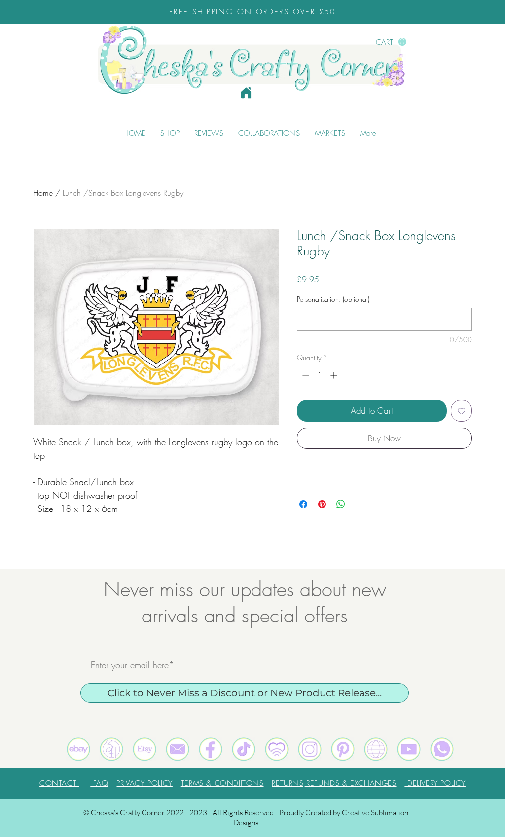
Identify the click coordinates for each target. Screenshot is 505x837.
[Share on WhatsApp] (341, 504)
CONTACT (59, 783)
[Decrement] (304, 375)
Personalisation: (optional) (333, 299)
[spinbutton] (319, 375)
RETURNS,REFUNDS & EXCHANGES (334, 783)
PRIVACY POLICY (144, 783)
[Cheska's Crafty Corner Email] (177, 749)
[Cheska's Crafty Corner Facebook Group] (210, 749)
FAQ (99, 783)
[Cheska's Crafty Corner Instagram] (309, 749)
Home (43, 192)
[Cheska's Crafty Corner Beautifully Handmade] (111, 749)
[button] (391, 42)
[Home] (246, 92)
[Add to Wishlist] (461, 411)
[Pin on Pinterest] (322, 504)
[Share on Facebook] (303, 504)
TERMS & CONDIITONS (222, 783)
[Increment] (334, 375)
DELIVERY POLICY (435, 783)
